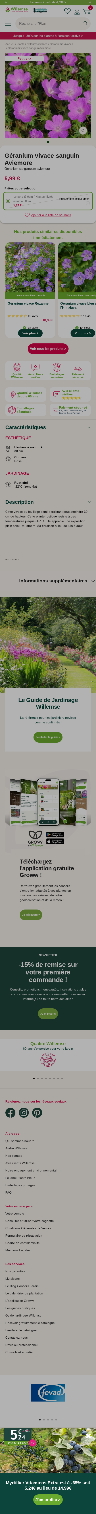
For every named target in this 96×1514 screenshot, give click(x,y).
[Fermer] (88, 1436)
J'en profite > (48, 1499)
